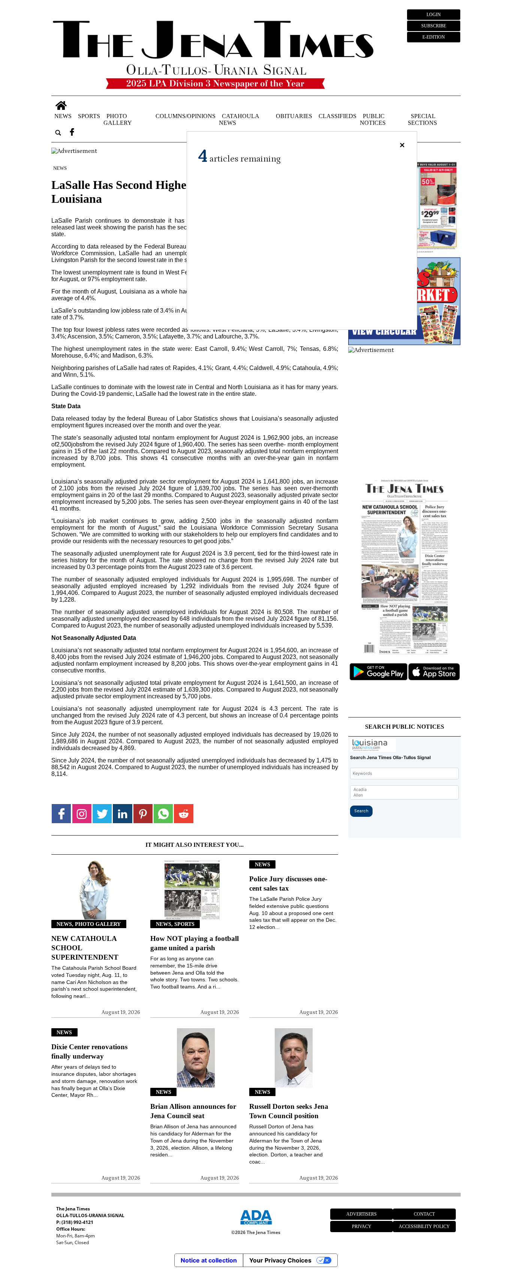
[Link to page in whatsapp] (163, 813)
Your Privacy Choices (280, 1260)
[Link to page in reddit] (183, 813)
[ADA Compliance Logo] (256, 1225)
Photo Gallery (117, 119)
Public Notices (373, 119)
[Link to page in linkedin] (122, 813)
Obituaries (294, 116)
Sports (89, 116)
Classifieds (337, 116)
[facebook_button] (72, 132)
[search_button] (58, 133)
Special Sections (422, 119)
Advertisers (361, 1214)
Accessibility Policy (424, 1226)
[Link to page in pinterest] (143, 813)
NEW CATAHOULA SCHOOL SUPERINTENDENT (84, 948)
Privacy (361, 1226)
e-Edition (433, 37)
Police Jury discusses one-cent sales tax (288, 883)
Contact (424, 1214)
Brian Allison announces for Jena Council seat (193, 1111)
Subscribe (433, 25)
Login (434, 14)
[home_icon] (61, 105)
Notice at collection (209, 1260)
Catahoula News (239, 119)
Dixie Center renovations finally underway (89, 1051)
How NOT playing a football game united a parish (194, 943)
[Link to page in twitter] (102, 813)
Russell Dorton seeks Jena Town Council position (288, 1111)
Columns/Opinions (186, 116)
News (63, 116)
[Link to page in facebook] (61, 813)
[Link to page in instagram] (81, 813)
